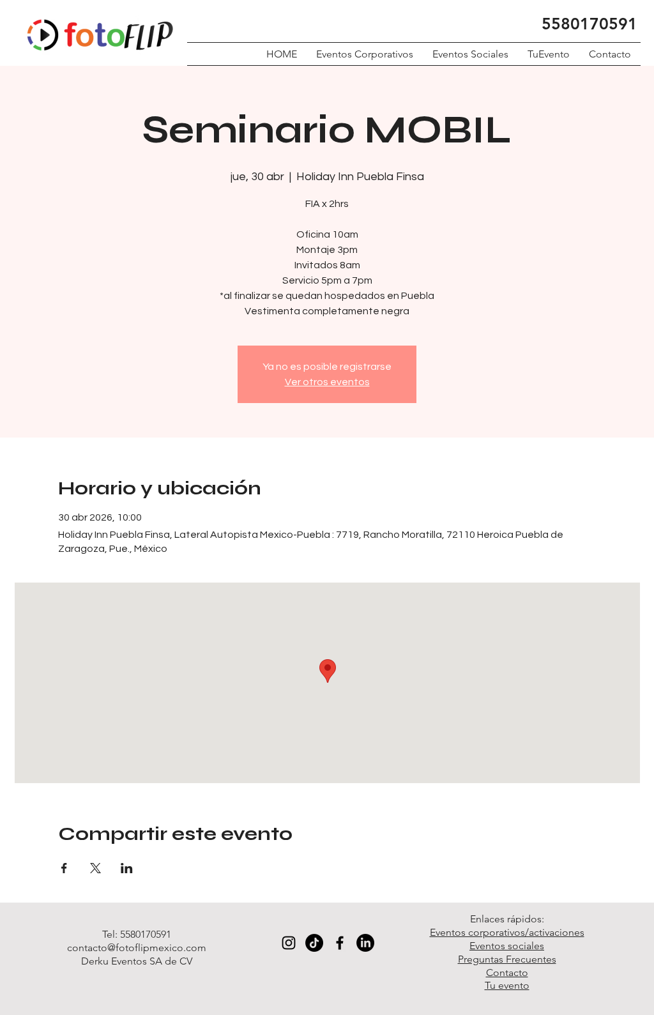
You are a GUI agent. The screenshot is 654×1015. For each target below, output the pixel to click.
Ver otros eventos (327, 382)
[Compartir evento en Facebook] (64, 868)
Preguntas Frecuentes (507, 959)
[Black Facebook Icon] (340, 943)
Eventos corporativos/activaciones (507, 932)
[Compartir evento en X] (95, 868)
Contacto (507, 972)
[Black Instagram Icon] (289, 943)
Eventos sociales (506, 946)
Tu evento (507, 985)
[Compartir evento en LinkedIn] (127, 868)
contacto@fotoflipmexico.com (136, 948)
